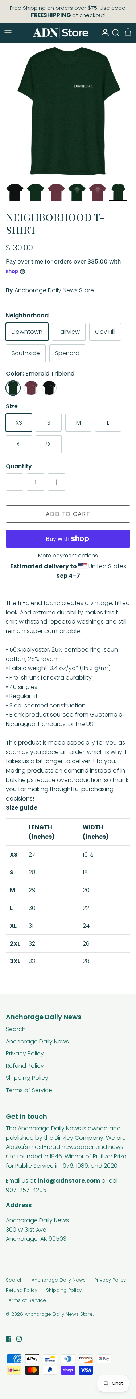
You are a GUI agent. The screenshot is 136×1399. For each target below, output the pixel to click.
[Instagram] (19, 1339)
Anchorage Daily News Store (54, 290)
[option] (68, 111)
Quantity (19, 466)
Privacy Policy (25, 1053)
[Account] (103, 33)
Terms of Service (29, 1090)
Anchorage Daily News (37, 1041)
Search (16, 1029)
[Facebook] (8, 1339)
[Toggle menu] (8, 33)
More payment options (68, 556)
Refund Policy (25, 1066)
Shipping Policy (27, 1078)
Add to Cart (68, 514)
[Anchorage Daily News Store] (61, 33)
